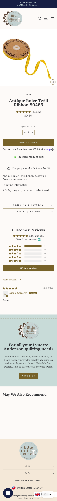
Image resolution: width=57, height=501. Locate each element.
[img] (10, 288)
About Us (28, 376)
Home (28, 94)
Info (27, 473)
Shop (28, 466)
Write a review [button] (28, 268)
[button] (24, 112)
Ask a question (28, 211)
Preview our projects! (28, 481)
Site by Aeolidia (32, 498)
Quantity (28, 127)
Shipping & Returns (28, 205)
